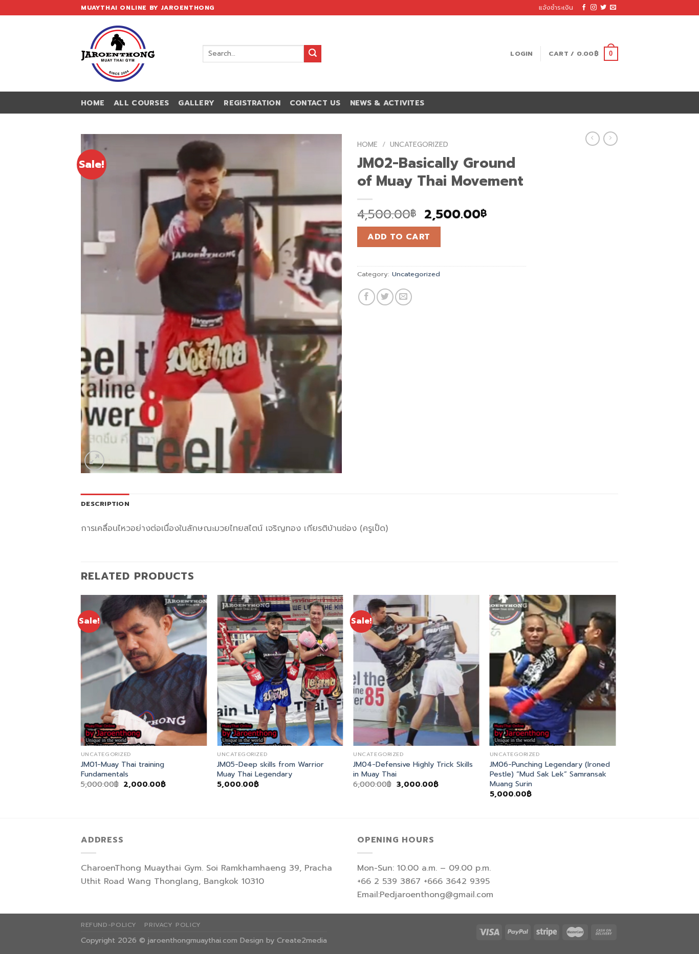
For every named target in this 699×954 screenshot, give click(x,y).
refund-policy (109, 924)
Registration (252, 102)
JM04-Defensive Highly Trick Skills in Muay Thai (413, 769)
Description (105, 503)
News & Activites (387, 102)
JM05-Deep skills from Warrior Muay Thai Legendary (270, 769)
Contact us (315, 102)
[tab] (105, 504)
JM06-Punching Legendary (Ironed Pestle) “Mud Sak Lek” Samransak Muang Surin (550, 774)
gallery (196, 102)
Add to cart (398, 237)
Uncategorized (419, 144)
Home (92, 102)
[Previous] (81, 705)
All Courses (141, 102)
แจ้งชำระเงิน (556, 7)
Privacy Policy (172, 924)
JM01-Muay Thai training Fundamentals (122, 769)
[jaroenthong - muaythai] (134, 53)
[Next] (615, 705)
